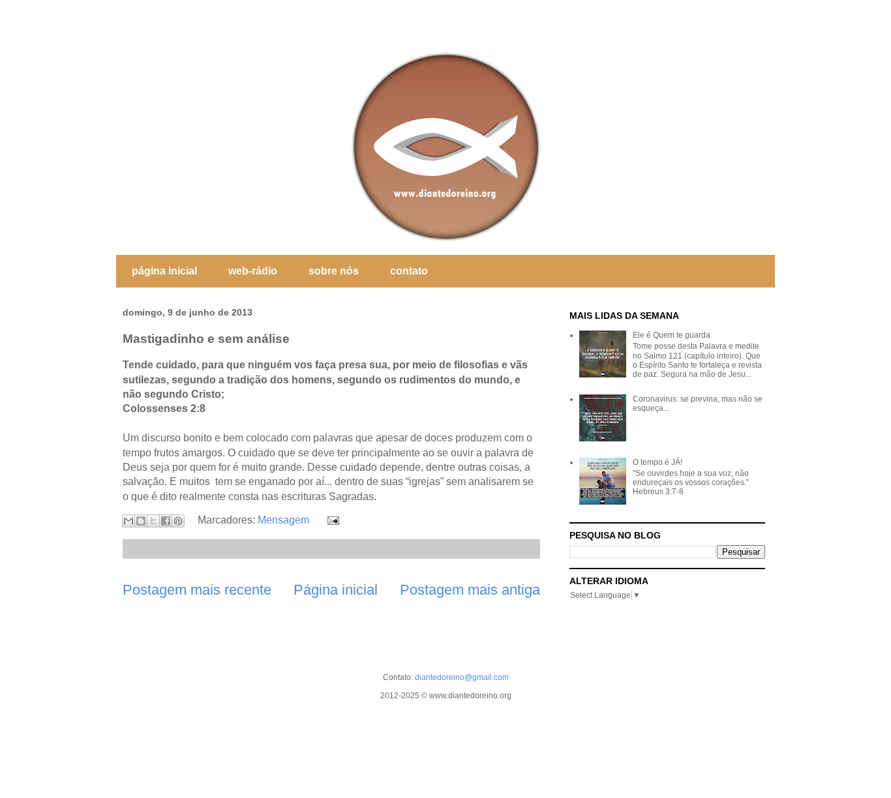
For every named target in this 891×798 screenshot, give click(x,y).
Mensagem (283, 519)
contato (409, 270)
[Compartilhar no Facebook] (165, 520)
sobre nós (334, 270)
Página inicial (336, 590)
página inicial (164, 270)
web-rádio (252, 270)
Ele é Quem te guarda (671, 335)
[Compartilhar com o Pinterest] (178, 520)
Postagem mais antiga (470, 590)
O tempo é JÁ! (657, 462)
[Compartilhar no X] (153, 520)
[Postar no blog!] (140, 520)
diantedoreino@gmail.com (462, 677)
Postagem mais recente (197, 590)
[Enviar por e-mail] (128, 520)
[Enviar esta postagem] (330, 519)
